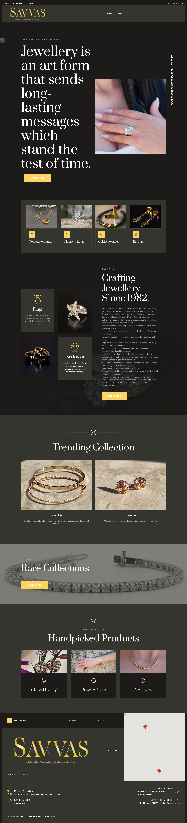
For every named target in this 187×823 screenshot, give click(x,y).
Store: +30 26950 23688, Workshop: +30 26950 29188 (37, 792)
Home (109, 13)
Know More (114, 396)
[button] (159, 771)
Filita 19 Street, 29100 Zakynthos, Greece (156, 801)
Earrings (130, 515)
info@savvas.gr (23, 801)
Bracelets (56, 515)
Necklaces (75, 357)
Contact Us (37, 178)
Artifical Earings (44, 689)
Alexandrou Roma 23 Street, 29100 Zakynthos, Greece (155, 790)
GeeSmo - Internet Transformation (34, 816)
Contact (119, 13)
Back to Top (19, 720)
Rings (37, 309)
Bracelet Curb (93, 689)
